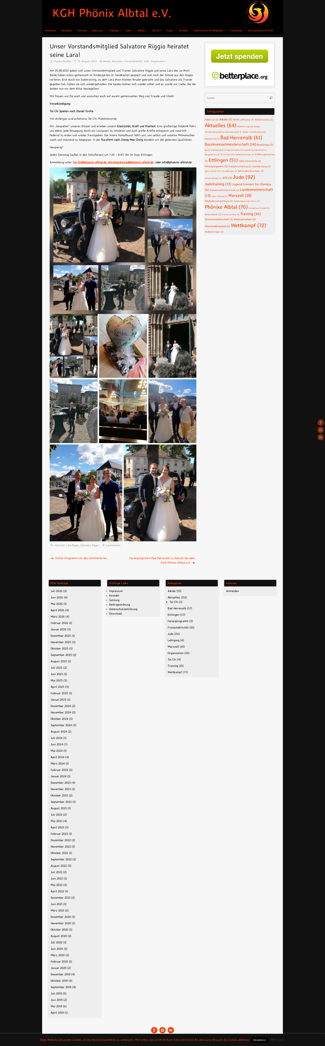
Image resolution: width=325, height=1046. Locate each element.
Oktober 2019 (59, 980)
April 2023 (57, 827)
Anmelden (232, 591)
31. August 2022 (87, 61)
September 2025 (61, 655)
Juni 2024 (57, 744)
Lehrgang (173, 640)
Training (250, 213)
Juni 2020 (57, 949)
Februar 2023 (59, 834)
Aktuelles (117, 61)
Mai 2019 (56, 1006)
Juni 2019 (56, 1000)
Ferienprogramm (216, 166)
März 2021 (57, 910)
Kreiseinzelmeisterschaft (224, 189)
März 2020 (58, 955)
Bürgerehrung (212, 154)
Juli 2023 (56, 814)
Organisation (158, 61)
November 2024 (61, 712)
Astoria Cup (245, 126)
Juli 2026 (56, 591)
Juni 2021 (56, 904)
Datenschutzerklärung (123, 609)
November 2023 (61, 789)
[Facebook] (320, 422)
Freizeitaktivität (133, 61)
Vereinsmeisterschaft (219, 219)
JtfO (227, 178)
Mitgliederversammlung (219, 200)
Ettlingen (223, 160)
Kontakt (114, 595)
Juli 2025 (56, 667)
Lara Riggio (72, 545)
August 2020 (59, 936)
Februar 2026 (59, 623)
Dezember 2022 (61, 840)
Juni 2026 (57, 597)
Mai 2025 (57, 680)
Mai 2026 (57, 604)
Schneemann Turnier (259, 208)
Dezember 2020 (61, 917)
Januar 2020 (58, 968)
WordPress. (272, 1038)
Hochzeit (60, 545)
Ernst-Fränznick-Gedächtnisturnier (237, 154)
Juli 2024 (56, 738)
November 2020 (61, 923)
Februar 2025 (59, 693)
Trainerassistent (230, 214)
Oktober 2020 (59, 929)
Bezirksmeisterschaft (215, 150)
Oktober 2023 (59, 795)
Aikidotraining (264, 119)
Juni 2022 (57, 878)
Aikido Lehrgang (243, 119)
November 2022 (61, 846)
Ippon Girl (210, 171)
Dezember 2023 (61, 782)
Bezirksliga (265, 144)
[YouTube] (320, 437)
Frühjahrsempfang (240, 166)
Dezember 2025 (61, 636)
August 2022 (59, 866)
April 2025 (57, 687)
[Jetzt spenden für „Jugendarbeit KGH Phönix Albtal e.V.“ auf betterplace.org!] (239, 85)
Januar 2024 (58, 776)
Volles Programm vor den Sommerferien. (80, 558)
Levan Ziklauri (219, 196)
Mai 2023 (56, 821)
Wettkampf (248, 225)
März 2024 (58, 763)
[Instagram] (320, 430)
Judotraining (218, 184)
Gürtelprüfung (261, 166)
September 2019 (61, 987)
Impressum (116, 591)
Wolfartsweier (214, 231)
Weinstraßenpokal (217, 226)
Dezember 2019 (60, 974)
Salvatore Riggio (89, 545)
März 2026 (58, 616)
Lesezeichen (113, 545)
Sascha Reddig (62, 61)
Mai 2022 (56, 885)
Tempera (257, 1038)
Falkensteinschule (250, 160)
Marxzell (239, 195)
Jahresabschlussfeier (251, 170)
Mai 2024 (57, 751)
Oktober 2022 (59, 853)
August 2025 (59, 661)
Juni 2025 (57, 674)
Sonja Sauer (213, 214)
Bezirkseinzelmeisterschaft (230, 144)
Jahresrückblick (213, 178)
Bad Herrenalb (241, 137)
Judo (146, 61)
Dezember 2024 (61, 706)
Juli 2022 (56, 872)
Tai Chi (173, 602)
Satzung (114, 600)
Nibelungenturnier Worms (247, 201)
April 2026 (57, 610)
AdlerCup (211, 119)
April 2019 (57, 1012)
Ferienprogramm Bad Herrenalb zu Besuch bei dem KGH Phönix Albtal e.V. (162, 560)
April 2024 (57, 757)
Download (115, 613)
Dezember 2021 (60, 897)
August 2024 (59, 731)
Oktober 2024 (59, 719)
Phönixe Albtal (226, 206)
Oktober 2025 (59, 648)
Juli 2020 (56, 942)
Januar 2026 (58, 629)
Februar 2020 (59, 961)
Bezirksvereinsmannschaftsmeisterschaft (247, 150)
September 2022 (61, 859)
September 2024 (61, 725)
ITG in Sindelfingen (227, 171)
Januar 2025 (58, 699)
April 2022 (57, 891)
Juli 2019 (56, 993)
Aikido (106, 61)
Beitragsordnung (119, 604)
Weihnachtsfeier (245, 219)
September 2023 (61, 802)
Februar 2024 (59, 770)
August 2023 (59, 808)
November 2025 (61, 642)
